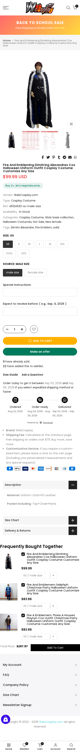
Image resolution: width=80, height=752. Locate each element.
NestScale (48, 422)
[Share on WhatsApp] (75, 157)
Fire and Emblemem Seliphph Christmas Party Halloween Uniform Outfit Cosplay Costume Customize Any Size (53, 589)
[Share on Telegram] (64, 157)
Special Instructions (17, 285)
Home (7, 40)
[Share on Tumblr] (59, 157)
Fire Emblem (43, 227)
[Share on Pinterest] (53, 157)
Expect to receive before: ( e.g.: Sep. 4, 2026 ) (34, 304)
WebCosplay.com (26, 195)
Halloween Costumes (17, 222)
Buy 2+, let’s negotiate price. (23, 185)
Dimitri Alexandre (22, 227)
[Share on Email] (70, 157)
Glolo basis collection (59, 217)
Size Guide (10, 375)
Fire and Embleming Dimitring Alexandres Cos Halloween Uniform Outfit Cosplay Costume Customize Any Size (53, 558)
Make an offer (43, 353)
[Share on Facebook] (42, 157)
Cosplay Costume (23, 200)
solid (56, 227)
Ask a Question (32, 375)
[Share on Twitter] (48, 157)
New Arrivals (53, 222)
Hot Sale (38, 222)
